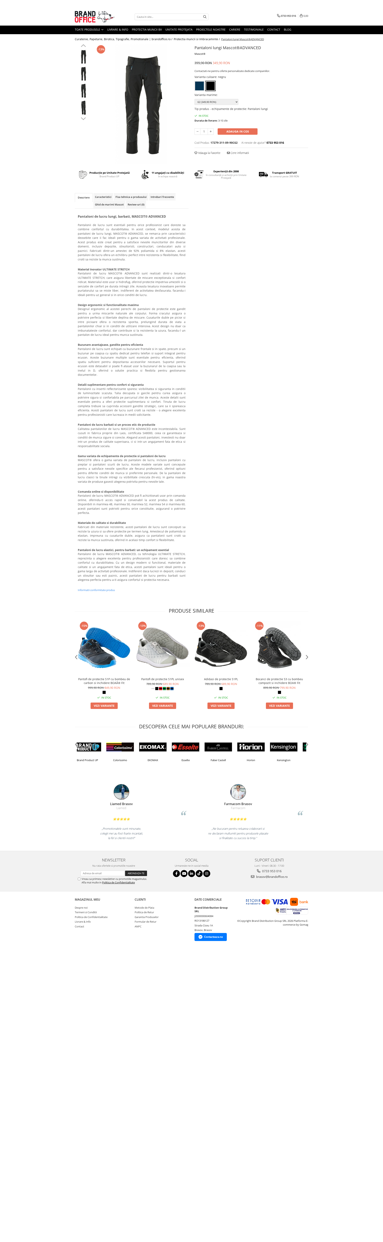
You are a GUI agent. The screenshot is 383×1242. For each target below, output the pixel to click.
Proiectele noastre (211, 29)
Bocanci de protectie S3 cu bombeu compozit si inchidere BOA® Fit (279, 681)
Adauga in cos (237, 131)
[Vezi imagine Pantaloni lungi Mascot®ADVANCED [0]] (83, 56)
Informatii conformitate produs (96, 590)
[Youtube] (184, 873)
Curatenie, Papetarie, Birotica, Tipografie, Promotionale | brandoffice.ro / (124, 39)
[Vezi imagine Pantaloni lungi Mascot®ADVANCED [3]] (83, 107)
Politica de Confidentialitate (118, 882)
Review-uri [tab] (136, 204)
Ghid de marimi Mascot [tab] (109, 204)
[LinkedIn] (191, 873)
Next (83, 118)
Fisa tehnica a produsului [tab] (131, 197)
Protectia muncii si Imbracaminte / (197, 39)
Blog (287, 29)
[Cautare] (204, 17)
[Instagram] (206, 873)
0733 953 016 (271, 871)
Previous (83, 46)
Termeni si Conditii (86, 912)
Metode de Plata (144, 907)
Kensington (257, 760)
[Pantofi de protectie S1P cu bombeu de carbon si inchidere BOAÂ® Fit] (104, 648)
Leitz (289, 760)
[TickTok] (199, 873)
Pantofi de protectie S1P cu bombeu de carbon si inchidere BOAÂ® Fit (104, 681)
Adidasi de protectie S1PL (221, 679)
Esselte (159, 760)
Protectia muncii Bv (147, 29)
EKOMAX (126, 760)
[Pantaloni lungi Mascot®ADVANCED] (141, 104)
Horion (224, 760)
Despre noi (81, 907)
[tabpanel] (141, 104)
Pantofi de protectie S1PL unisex (162, 679)
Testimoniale (254, 29)
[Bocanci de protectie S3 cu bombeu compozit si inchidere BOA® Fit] (279, 648)
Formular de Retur (145, 921)
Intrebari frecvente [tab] (162, 197)
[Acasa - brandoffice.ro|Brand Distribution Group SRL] (95, 17)
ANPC (138, 926)
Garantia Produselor (147, 917)
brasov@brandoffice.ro (271, 877)
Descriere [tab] (84, 197)
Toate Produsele (88, 29)
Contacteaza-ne (213, 936)
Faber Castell (191, 760)
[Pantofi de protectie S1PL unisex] (162, 648)
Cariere (234, 29)
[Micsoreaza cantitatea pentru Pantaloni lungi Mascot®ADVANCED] (197, 131)
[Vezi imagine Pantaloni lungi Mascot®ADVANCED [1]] (83, 73)
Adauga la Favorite (208, 153)
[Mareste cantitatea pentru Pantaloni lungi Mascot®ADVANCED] (211, 131)
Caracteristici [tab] (103, 197)
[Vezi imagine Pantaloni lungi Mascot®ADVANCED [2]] (83, 90)
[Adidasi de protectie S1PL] (221, 648)
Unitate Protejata (178, 29)
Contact (273, 29)
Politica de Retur (144, 912)
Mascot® (199, 54)
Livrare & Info (117, 29)
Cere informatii (239, 153)
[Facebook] (176, 873)
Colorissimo (93, 760)
